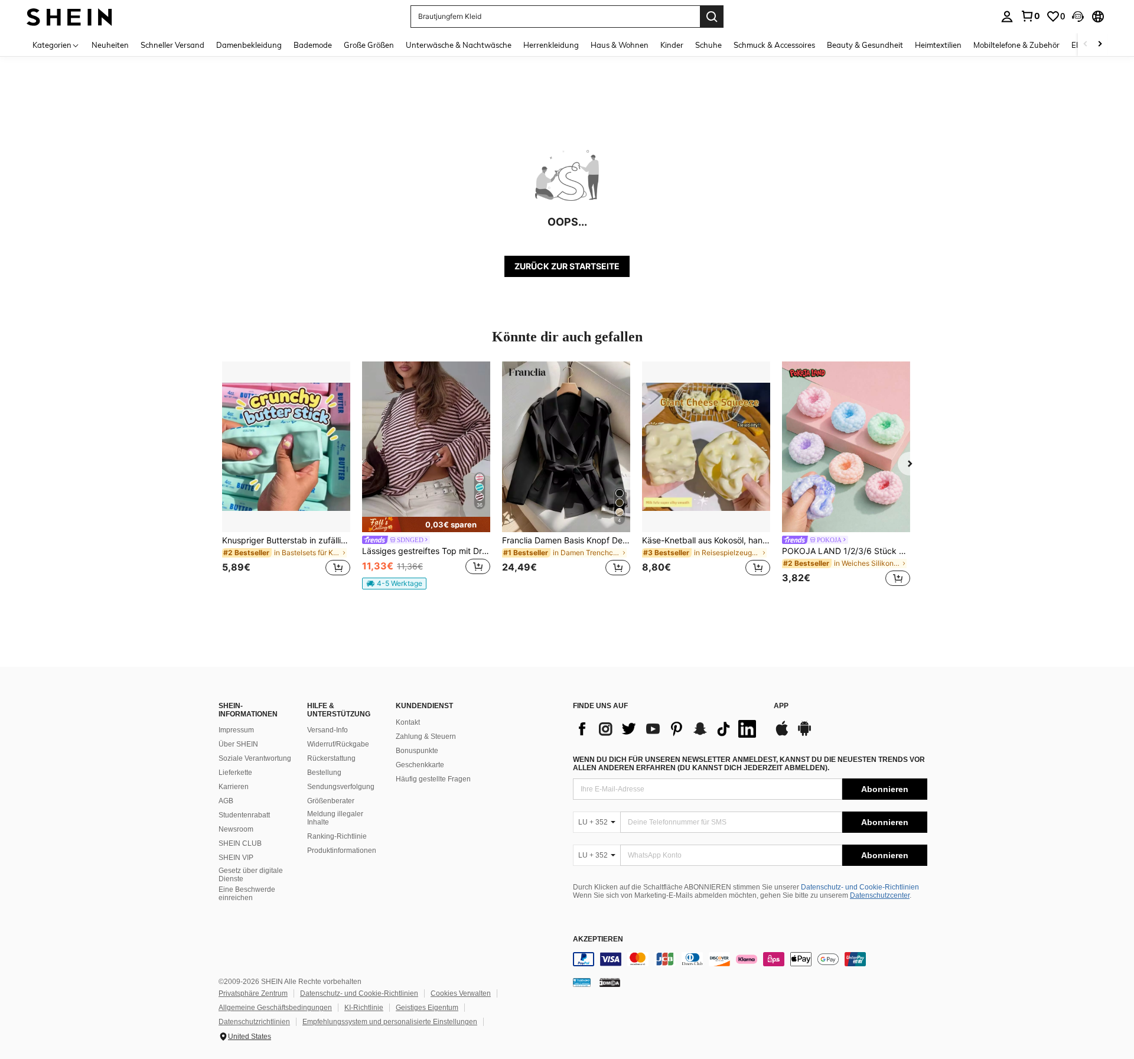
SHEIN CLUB (240, 843)
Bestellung (324, 772)
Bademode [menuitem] (313, 45)
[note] (426, 524)
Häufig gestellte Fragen (433, 779)
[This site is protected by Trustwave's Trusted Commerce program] (582, 982)
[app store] (782, 734)
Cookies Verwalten (461, 993)
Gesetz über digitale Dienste (251, 874)
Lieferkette (235, 772)
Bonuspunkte (417, 751)
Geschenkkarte (420, 765)
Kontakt (408, 722)
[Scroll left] (1085, 44)
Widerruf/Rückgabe (338, 744)
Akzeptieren (598, 939)
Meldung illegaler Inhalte (335, 818)
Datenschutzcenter (880, 895)
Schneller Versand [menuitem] (172, 45)
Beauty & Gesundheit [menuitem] (865, 45)
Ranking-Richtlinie (337, 836)
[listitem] (286, 475)
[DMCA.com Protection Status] (609, 982)
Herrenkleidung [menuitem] (551, 45)
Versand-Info (327, 730)
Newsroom (236, 829)
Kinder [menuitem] (671, 45)
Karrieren (234, 787)
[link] (1030, 16)
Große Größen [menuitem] (369, 45)
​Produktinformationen (341, 850)
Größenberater (330, 801)
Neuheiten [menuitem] (110, 45)
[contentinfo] (750, 959)
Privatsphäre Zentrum (253, 993)
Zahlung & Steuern (426, 736)
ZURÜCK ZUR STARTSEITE (567, 266)
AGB (226, 801)
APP (781, 706)
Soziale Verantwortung (255, 758)
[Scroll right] (1100, 44)
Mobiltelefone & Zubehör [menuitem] (1016, 45)
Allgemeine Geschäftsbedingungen (275, 1007)
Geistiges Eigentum (427, 1007)
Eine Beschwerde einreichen (247, 893)
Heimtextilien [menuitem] (938, 45)
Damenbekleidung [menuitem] (249, 45)
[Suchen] (712, 16)
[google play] (804, 734)
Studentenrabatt (244, 815)
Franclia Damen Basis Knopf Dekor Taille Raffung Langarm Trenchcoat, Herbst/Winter (566, 540)
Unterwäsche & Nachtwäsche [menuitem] (458, 45)
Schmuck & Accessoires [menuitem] (774, 45)
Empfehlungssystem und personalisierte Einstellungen (389, 1022)
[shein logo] (69, 16)
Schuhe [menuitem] (708, 45)
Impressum (236, 730)
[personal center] (1007, 16)
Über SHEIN (238, 744)
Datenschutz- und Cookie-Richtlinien (860, 887)
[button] (1078, 16)
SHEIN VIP (236, 857)
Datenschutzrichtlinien (254, 1022)
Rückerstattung (331, 758)
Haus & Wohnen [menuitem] (620, 45)
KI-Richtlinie (363, 1007)
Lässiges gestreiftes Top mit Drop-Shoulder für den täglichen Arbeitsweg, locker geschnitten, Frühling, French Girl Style (426, 551)
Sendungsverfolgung (340, 787)
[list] (667, 729)
